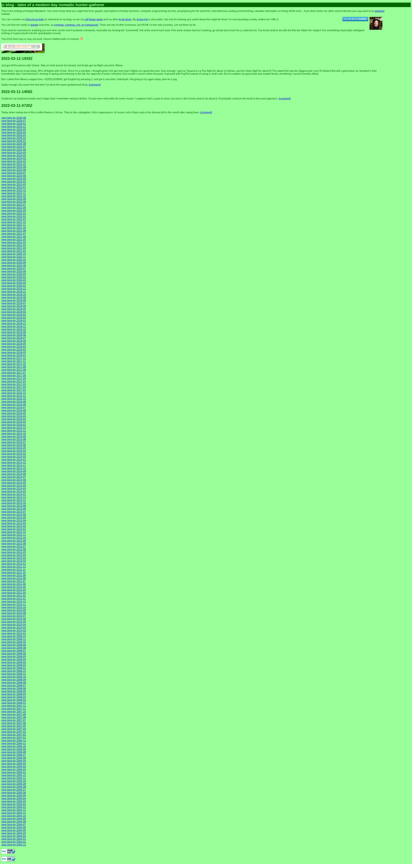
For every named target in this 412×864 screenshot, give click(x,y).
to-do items (125, 19)
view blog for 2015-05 (13, 448)
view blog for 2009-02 (13, 665)
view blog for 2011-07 (13, 581)
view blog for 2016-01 (13, 424)
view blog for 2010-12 (13, 601)
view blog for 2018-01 (13, 355)
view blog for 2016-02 (13, 422)
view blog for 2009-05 (13, 656)
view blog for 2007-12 (13, 705)
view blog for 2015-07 (13, 442)
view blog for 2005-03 (13, 801)
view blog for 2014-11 (13, 465)
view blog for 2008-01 (13, 702)
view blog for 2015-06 (13, 445)
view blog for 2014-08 (13, 474)
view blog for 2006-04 (13, 763)
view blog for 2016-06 (13, 410)
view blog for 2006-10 (13, 746)
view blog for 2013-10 (13, 503)
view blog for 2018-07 (13, 338)
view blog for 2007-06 (13, 723)
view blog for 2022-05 (13, 210)
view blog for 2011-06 (13, 584)
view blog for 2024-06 (13, 149)
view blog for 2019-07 (13, 303)
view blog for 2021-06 (13, 236)
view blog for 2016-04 (13, 416)
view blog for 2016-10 (13, 398)
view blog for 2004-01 (13, 842)
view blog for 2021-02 (13, 248)
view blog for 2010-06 (13, 619)
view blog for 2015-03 (13, 453)
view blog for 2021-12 (13, 222)
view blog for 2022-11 (13, 193)
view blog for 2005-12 (13, 775)
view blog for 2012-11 (13, 535)
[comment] (94, 84)
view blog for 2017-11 (13, 361)
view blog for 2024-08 (13, 144)
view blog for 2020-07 (13, 268)
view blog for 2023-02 (13, 184)
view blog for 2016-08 (13, 404)
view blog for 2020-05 (13, 274)
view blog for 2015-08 (13, 439)
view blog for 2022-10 (13, 196)
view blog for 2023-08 (13, 170)
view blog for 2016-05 (13, 413)
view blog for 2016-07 (13, 407)
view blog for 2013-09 (13, 506)
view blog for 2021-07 (13, 233)
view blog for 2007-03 (13, 731)
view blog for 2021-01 (13, 251)
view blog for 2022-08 (13, 201)
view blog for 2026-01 (13, 123)
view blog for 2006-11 (13, 743)
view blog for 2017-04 (13, 381)
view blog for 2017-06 (13, 375)
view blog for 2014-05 (13, 482)
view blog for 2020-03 (13, 280)
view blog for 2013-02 (13, 526)
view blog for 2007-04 (13, 729)
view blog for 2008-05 (13, 691)
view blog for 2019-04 (13, 312)
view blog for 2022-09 (13, 199)
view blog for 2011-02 (13, 595)
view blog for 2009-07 (13, 650)
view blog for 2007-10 (13, 711)
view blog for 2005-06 (13, 792)
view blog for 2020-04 (13, 277)
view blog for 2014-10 (13, 468)
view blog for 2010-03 (13, 627)
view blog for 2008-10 (13, 676)
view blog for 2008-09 (13, 679)
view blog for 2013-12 (13, 497)
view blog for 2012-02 (13, 561)
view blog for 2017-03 (13, 384)
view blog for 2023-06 (13, 175)
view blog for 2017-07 (13, 372)
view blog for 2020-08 (13, 265)
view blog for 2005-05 (13, 795)
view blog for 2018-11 (13, 326)
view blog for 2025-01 (13, 141)
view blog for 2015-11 (13, 430)
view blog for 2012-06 (13, 549)
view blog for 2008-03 (13, 697)
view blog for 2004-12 (13, 810)
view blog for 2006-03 (13, 766)
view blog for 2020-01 (13, 285)
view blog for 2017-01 (13, 390)
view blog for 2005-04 (13, 798)
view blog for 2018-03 (13, 349)
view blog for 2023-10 (13, 164)
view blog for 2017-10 (13, 364)
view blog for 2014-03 (13, 488)
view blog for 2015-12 (13, 427)
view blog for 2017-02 (13, 387)
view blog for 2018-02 (13, 352)
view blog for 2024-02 (13, 161)
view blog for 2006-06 (13, 758)
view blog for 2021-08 (13, 230)
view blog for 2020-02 (13, 283)
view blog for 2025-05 (13, 129)
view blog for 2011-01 (13, 598)
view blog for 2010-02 (13, 630)
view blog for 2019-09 (13, 297)
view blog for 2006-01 (13, 772)
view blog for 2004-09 (13, 818)
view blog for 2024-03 (13, 158)
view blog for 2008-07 (13, 685)
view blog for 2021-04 (13, 242)
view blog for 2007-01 (13, 737)
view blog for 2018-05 (13, 343)
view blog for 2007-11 (13, 708)
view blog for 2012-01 (13, 563)
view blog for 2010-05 (13, 621)
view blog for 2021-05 (13, 239)
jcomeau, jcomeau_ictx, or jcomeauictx (76, 24)
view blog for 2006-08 (13, 752)
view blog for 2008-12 (13, 671)
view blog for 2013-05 (13, 517)
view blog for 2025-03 (13, 135)
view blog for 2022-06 (13, 207)
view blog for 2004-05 (13, 830)
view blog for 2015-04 (13, 451)
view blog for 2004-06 (13, 827)
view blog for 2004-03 (13, 836)
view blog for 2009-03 (13, 662)
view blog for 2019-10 (13, 294)
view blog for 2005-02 (13, 804)
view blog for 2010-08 (13, 613)
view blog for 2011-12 (13, 566)
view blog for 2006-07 (13, 755)
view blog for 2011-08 (13, 578)
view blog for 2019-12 (13, 288)
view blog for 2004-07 (13, 824)
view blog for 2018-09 (13, 332)
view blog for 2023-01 (13, 187)
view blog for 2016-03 (13, 419)
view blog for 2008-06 (13, 688)
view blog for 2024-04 (13, 155)
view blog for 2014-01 (13, 494)
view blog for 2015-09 (13, 436)
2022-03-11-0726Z (17, 105)
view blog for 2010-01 (13, 633)
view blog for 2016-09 (13, 401)
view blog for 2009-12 (13, 636)
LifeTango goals (93, 19)
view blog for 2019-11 (13, 291)
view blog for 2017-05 (13, 378)
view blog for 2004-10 (13, 815)
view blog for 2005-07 (13, 789)
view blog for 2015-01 (13, 459)
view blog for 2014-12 (13, 462)
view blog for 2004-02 (13, 839)
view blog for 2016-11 (13, 396)
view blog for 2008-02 (13, 700)
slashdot (379, 11)
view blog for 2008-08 (13, 682)
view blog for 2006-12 (13, 740)
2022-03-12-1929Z (17, 58)
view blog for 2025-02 (13, 138)
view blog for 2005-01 (13, 807)
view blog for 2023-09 (13, 167)
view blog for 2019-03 (13, 314)
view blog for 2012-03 (13, 558)
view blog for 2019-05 (13, 309)
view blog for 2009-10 (13, 642)
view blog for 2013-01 (13, 529)
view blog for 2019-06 (13, 306)
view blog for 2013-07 (13, 511)
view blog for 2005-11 (13, 778)
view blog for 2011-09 (13, 575)
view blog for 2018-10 (13, 329)
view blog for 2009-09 (13, 645)
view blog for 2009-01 (13, 668)
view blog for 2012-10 (13, 537)
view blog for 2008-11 (13, 674)
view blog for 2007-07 (13, 720)
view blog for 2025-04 (13, 132)
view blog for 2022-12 (13, 190)
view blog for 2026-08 (13, 117)
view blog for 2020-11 (13, 256)
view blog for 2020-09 (13, 262)
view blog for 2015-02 (13, 456)
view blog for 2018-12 (13, 323)
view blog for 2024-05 (13, 152)
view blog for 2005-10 (13, 781)
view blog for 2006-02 (13, 769)
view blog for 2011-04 (13, 590)
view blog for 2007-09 (13, 714)
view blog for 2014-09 (13, 471)
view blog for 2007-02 (13, 734)
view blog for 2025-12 (13, 126)
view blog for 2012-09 (13, 540)
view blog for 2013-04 (13, 520)
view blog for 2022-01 (13, 219)
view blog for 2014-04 (13, 485)
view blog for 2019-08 (13, 300)
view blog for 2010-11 (13, 604)
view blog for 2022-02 (13, 216)
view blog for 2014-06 (13, 479)
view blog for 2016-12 (13, 393)
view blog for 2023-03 (13, 181)
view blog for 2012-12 (13, 532)
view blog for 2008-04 (13, 694)
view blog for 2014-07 (13, 477)
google (34, 24)
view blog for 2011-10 (13, 572)
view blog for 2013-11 (13, 500)
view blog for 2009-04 (13, 659)
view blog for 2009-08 (13, 647)
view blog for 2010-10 (13, 607)
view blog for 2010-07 (13, 616)
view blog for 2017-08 (13, 369)
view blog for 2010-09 (13, 610)
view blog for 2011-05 (13, 587)
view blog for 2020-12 (13, 254)
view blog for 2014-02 (13, 491)
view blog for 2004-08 (13, 821)
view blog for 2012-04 (13, 555)
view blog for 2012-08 (13, 543)
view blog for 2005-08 (13, 786)
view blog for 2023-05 (13, 178)
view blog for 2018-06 (13, 340)
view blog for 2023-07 (13, 173)
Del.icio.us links (35, 19)
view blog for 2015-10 (13, 433)
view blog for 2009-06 (13, 653)
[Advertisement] (402, 12)
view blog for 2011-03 (13, 592)
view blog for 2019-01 (13, 320)
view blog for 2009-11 (13, 639)
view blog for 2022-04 (13, 213)
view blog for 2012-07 (13, 546)
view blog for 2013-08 (13, 508)
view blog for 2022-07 (13, 204)
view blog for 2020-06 (13, 271)
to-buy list (142, 19)
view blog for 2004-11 (13, 813)
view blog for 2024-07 (13, 146)
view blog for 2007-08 (13, 717)
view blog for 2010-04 (13, 624)
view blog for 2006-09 (13, 749)
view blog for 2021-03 (13, 245)
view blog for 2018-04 (13, 346)
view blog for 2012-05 (13, 552)
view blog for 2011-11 (13, 569)
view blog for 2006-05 (13, 760)
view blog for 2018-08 (13, 335)
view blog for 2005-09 (13, 784)
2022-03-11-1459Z (17, 91)
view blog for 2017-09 (13, 367)
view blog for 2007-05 (13, 726)
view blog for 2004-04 (13, 833)
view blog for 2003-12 (13, 844)
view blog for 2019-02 (13, 317)
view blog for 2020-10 (13, 259)
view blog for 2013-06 (13, 514)
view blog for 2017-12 (13, 358)
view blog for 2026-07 (13, 120)
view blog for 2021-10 (13, 228)
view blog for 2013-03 (13, 523)
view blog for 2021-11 (13, 225)
